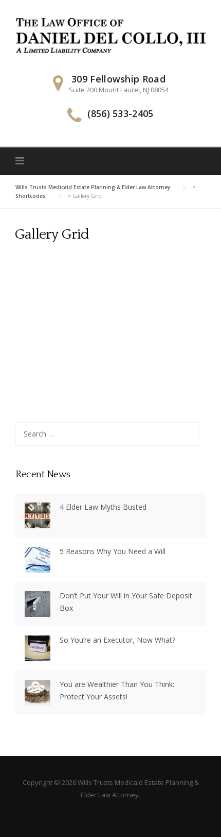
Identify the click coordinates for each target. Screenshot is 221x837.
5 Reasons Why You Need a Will (112, 551)
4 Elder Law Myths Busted (103, 507)
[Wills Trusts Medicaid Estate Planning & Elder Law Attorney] (110, 35)
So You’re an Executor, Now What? (117, 640)
